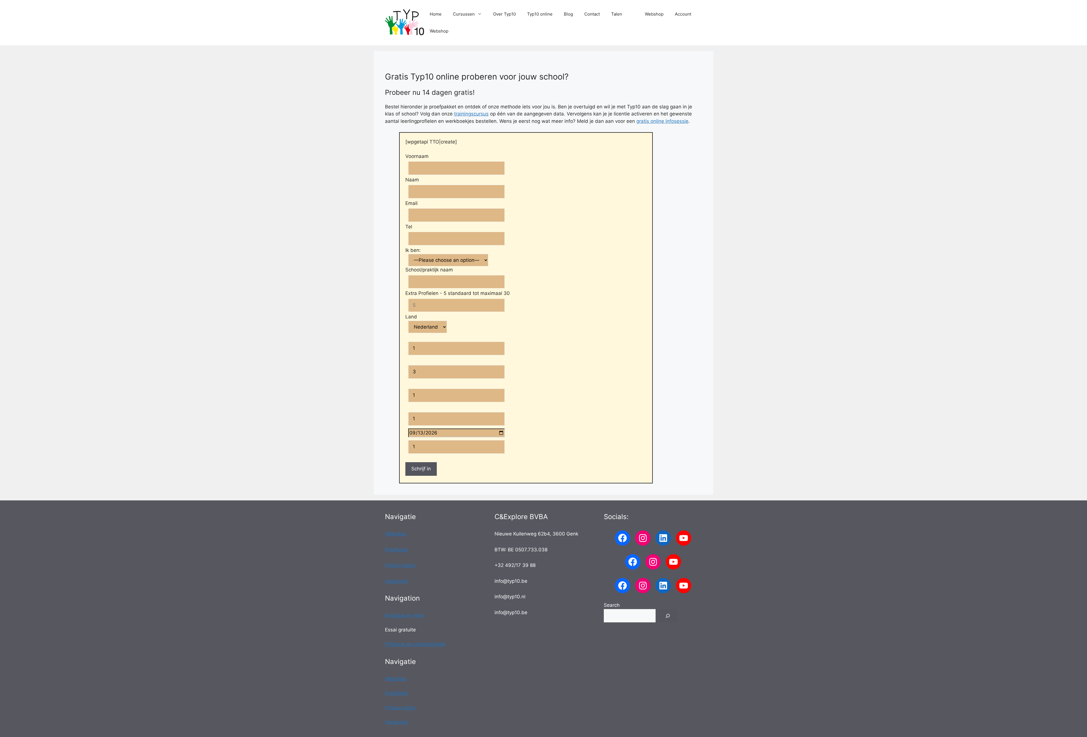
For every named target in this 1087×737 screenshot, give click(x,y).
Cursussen (464, 14)
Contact (592, 14)
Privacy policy (400, 565)
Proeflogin (396, 549)
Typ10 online (540, 14)
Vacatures (396, 581)
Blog (568, 14)
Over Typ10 (504, 14)
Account (683, 14)
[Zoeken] (667, 616)
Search (612, 605)
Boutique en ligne (404, 615)
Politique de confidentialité (415, 644)
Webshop (654, 14)
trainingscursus (471, 114)
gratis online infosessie (662, 121)
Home (436, 14)
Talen (616, 14)
